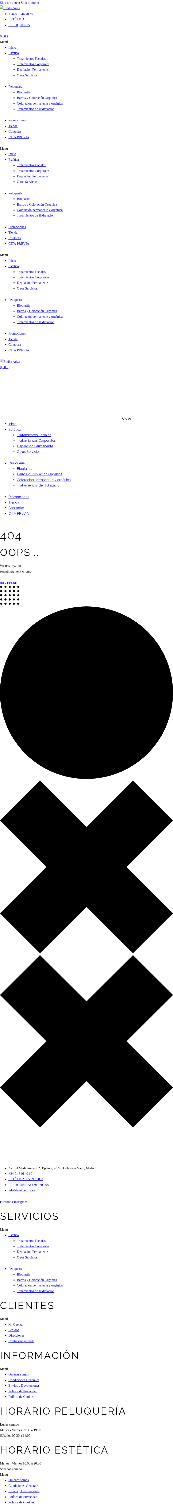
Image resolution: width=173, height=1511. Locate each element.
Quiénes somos (18, 1374)
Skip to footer (30, 2)
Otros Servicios (27, 75)
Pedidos (13, 1330)
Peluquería (15, 86)
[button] (86, 42)
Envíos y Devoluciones (23, 1385)
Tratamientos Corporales (33, 64)
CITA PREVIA (18, 137)
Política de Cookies (21, 1396)
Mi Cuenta (15, 1324)
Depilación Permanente (32, 69)
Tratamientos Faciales (31, 58)
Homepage (8, 583)
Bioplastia (23, 92)
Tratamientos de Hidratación (35, 109)
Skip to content (10, 2)
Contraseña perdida (21, 1341)
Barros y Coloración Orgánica (37, 98)
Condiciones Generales (23, 1380)
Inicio (12, 47)
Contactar (14, 131)
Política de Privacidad (22, 1391)
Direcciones (16, 1335)
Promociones (17, 120)
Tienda (13, 126)
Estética (13, 53)
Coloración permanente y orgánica (40, 103)
